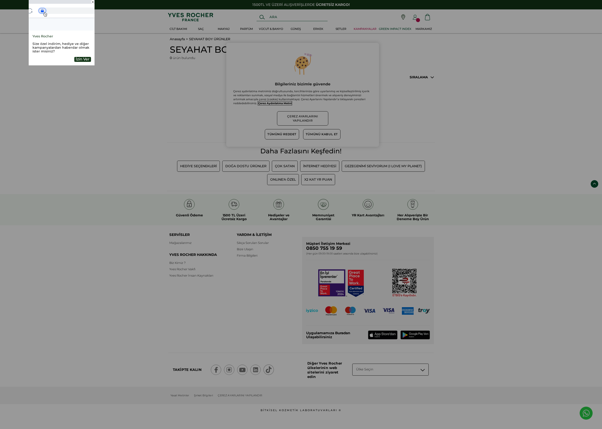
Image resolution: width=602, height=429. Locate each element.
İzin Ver (83, 59)
